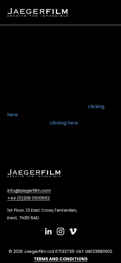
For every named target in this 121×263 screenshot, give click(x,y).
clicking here (64, 123)
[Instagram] (60, 231)
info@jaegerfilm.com (29, 190)
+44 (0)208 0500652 (28, 198)
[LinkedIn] (48, 231)
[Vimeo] (73, 231)
